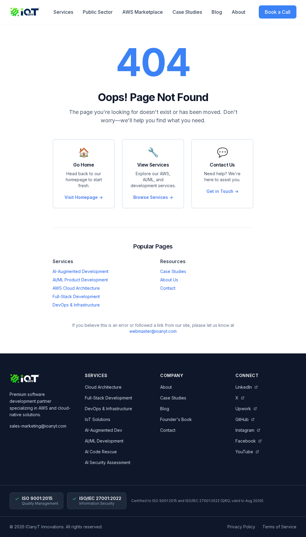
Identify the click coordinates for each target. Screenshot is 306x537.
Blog (217, 12)
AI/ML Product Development (80, 279)
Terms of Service (279, 526)
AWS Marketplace (142, 12)
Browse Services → (153, 197)
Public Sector (98, 12)
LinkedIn (243, 387)
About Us (169, 279)
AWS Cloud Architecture (76, 288)
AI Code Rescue (101, 451)
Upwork (243, 408)
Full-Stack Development (76, 296)
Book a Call (277, 12)
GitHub (242, 419)
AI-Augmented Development (80, 271)
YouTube (244, 451)
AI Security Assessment (107, 462)
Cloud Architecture (103, 387)
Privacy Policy (241, 526)
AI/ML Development (104, 440)
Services (63, 12)
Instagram (244, 430)
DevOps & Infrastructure (76, 304)
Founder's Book (176, 419)
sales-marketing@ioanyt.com (38, 425)
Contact (167, 288)
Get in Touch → (222, 191)
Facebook (245, 440)
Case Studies (187, 12)
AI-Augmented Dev (103, 430)
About (238, 12)
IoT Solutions (97, 419)
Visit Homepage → (84, 197)
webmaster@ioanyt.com (153, 331)
